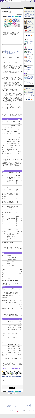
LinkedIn (20, 16)
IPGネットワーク (27, 403)
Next (21, 374)
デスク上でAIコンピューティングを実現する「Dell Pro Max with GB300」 (30, 49)
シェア (9, 16)
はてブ (13, 16)
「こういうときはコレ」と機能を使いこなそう (8, 53)
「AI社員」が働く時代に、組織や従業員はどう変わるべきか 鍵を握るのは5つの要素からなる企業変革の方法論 (29, 15)
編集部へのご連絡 (15, 410)
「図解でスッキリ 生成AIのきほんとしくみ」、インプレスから (30, 47)
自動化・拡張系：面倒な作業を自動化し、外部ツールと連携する (11, 51)
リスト (6, 16)
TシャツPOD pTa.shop (29, 404)
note (16, 16)
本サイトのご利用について (3, 410)
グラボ (14, 368)
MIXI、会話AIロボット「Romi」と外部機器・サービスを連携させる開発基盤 (30, 76)
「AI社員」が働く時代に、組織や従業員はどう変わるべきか (30, 53)
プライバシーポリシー (20, 410)
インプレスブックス (9, 405)
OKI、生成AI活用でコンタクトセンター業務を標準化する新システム (30, 42)
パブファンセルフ (28, 402)
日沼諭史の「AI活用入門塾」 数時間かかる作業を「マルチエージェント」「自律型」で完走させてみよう (29, 12)
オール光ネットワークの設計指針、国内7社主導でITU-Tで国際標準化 (30, 61)
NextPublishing (8, 406)
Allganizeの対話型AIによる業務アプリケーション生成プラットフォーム (30, 82)
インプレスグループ (27, 410)
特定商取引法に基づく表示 (31, 410)
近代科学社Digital (16, 406)
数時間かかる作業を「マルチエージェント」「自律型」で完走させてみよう (30, 67)
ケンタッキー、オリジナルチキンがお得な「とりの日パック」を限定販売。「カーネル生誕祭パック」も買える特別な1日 (29, 91)
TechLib (21, 407)
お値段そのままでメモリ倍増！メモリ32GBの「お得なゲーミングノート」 (30, 31)
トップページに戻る (12, 393)
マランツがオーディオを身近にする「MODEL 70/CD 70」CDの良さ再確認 (30, 26)
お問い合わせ (7, 410)
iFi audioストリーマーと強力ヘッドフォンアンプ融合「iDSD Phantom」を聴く (30, 28)
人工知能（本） (4, 368)
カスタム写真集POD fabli (29, 405)
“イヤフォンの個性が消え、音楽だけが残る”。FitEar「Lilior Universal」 (30, 21)
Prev (2, 374)
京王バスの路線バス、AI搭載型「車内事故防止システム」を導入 (30, 44)
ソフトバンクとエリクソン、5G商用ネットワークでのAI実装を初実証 (30, 69)
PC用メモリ (20, 368)
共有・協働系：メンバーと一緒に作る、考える (8, 50)
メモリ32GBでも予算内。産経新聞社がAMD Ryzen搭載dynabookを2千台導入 (30, 23)
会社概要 (23, 410)
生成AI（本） (9, 368)
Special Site (26, 18)
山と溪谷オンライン (17, 403)
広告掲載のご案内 (11, 410)
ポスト (4, 16)
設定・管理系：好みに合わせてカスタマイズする (9, 52)
